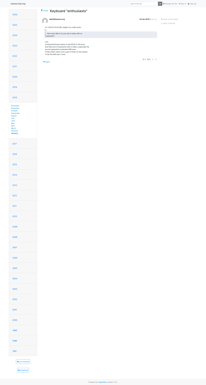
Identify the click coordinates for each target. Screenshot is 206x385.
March (13, 128)
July (12, 118)
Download (24, 370)
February (14, 131)
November (15, 108)
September (15, 113)
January (14, 133)
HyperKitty (102, 382)
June (13, 121)
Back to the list (169, 23)
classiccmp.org (18, 3)
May (12, 123)
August (14, 116)
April (13, 126)
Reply (47, 62)
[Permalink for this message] (156, 59)
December (15, 106)
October (14, 111)
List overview (23, 362)
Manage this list (171, 4)
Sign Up (193, 4)
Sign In (183, 4)
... (46, 30)
